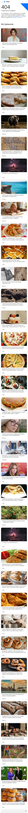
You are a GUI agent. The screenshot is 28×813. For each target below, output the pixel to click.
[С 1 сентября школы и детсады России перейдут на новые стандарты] (14, 212)
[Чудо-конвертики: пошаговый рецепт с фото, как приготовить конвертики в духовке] (14, 82)
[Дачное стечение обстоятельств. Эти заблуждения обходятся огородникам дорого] (14, 755)
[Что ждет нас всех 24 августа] (14, 538)
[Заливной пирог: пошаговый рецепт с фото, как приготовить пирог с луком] (14, 407)
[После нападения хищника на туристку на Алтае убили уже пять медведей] (14, 125)
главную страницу (17, 17)
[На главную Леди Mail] (7, 1)
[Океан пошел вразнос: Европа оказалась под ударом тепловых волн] (14, 190)
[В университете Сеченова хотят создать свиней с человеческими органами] (14, 711)
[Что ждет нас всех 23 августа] (14, 169)
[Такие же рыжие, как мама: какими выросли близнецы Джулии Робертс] (14, 777)
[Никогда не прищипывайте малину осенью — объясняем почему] (14, 516)
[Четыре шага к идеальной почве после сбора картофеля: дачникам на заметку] (14, 299)
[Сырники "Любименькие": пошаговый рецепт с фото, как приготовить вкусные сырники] (14, 234)
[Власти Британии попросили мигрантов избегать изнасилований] (14, 690)
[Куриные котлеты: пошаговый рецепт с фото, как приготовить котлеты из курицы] (14, 559)
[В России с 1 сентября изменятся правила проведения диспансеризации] (14, 451)
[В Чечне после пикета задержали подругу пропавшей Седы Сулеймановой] (14, 429)
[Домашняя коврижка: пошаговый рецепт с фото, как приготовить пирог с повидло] (14, 494)
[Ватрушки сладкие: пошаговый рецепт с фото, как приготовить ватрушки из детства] (14, 646)
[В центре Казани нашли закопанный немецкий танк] (14, 277)
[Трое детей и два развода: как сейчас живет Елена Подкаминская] (14, 38)
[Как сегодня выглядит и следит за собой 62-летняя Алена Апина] (14, 473)
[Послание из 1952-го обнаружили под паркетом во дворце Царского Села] (14, 147)
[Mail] (4, 1)
